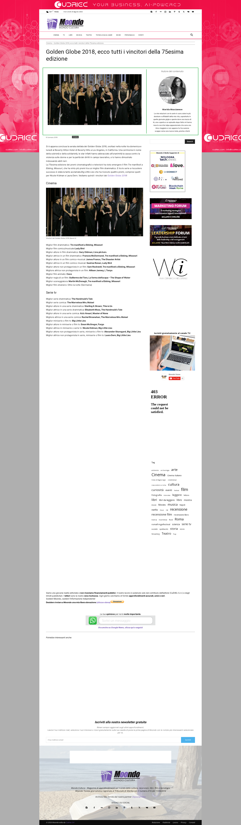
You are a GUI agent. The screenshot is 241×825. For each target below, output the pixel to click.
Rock (171, 520)
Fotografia (156, 495)
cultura (173, 484)
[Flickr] (161, 12)
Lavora (175, 822)
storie (182, 529)
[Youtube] (193, 12)
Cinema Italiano (174, 475)
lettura (186, 495)
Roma (179, 519)
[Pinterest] (174, 12)
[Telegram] (114, 346)
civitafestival (172, 480)
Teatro (89, 35)
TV (64, 35)
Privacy (183, 822)
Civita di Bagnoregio (158, 480)
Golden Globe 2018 (117, 175)
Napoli (182, 505)
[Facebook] (156, 12)
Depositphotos (139, 796)
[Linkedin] (170, 12)
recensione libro (181, 514)
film (184, 489)
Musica (79, 35)
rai (167, 510)
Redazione (156, 822)
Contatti (192, 822)
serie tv (186, 524)
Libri (70, 35)
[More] (121, 346)
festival (176, 490)
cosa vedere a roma (158, 485)
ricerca (154, 520)
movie (153, 505)
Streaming (155, 534)
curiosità (157, 489)
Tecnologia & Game (104, 35)
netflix (154, 509)
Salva (82, 346)
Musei (118, 35)
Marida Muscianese (172, 109)
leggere (177, 494)
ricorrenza (163, 520)
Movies (162, 504)
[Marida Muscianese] (172, 90)
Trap (174, 534)
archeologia (165, 470)
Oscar (162, 510)
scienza (176, 524)
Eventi (141, 35)
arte (174, 469)
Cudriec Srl (69, 822)
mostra (188, 500)
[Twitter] (184, 12)
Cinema (56, 35)
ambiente (155, 470)
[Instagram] (165, 12)
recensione (178, 509)
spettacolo (163, 529)
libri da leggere (167, 500)
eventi (169, 490)
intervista (167, 495)
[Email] (102, 346)
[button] (191, 35)
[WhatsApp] (89, 346)
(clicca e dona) (104, 602)
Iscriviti (188, 740)
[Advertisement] (143, 24)
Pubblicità (166, 822)
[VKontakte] (188, 12)
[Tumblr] (179, 12)
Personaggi (130, 35)
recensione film (161, 514)
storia (174, 528)
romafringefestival (160, 524)
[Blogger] (151, 12)
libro (179, 499)
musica (173, 504)
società (154, 529)
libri (154, 499)
